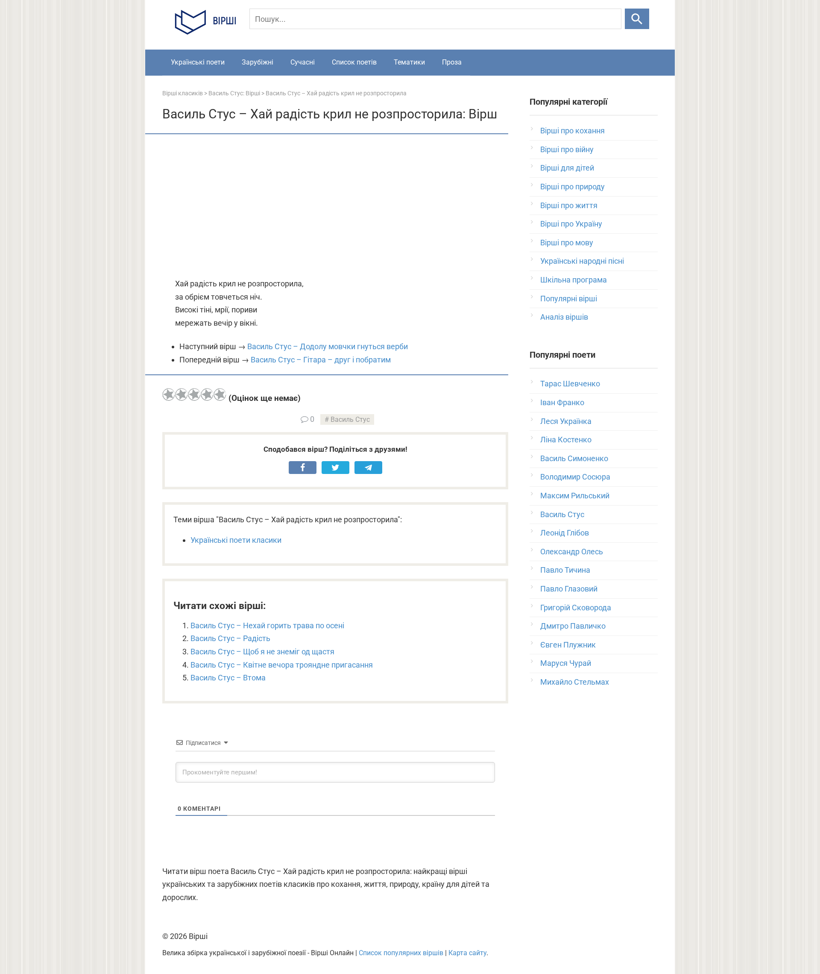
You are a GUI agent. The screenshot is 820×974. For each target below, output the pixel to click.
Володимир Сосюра (575, 476)
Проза (452, 62)
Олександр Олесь (571, 551)
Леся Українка (566, 421)
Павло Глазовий (568, 588)
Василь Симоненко (574, 458)
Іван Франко (562, 402)
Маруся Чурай (565, 663)
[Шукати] (637, 19)
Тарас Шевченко (570, 383)
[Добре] (207, 394)
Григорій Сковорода (575, 607)
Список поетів (354, 62)
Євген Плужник (568, 644)
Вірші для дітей (567, 167)
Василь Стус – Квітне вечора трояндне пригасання (281, 664)
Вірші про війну (567, 149)
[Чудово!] (220, 394)
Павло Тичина (565, 569)
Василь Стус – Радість (230, 638)
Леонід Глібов (564, 532)
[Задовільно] (194, 394)
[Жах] (168, 394)
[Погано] (181, 394)
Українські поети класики (235, 540)
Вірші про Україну (571, 223)
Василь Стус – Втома (228, 677)
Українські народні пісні (582, 260)
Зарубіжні (257, 62)
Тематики (409, 62)
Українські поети (198, 62)
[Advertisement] (335, 207)
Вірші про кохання (572, 130)
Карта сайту (467, 953)
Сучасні (302, 62)
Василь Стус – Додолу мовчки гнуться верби (327, 346)
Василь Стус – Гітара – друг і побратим (321, 359)
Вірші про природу (572, 186)
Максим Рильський (574, 495)
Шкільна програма (573, 279)
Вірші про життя (568, 205)
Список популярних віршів (401, 953)
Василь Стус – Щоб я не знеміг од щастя (262, 651)
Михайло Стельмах (574, 681)
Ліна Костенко (566, 439)
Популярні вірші (568, 298)
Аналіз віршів (564, 316)
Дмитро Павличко (573, 625)
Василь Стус (350, 419)
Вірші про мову (566, 242)
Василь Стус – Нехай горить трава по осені (267, 625)
